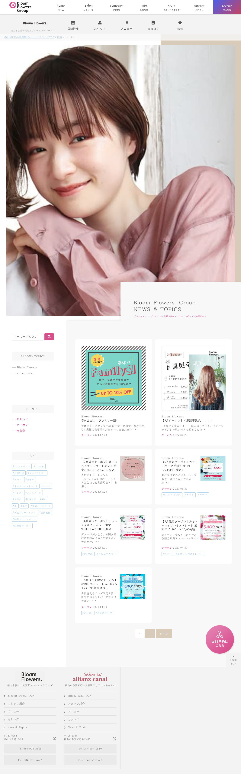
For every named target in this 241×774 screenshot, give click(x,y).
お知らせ (22, 419)
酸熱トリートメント (25, 519)
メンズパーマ (34, 493)
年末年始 (31, 499)
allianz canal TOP (79, 695)
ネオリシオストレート (26, 486)
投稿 (59, 37)
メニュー (13, 711)
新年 (44, 499)
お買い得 (19, 473)
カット (17, 479)
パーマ (46, 486)
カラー (30, 479)
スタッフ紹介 (16, 703)
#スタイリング (22, 466)
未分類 (21, 430)
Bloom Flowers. (27, 367)
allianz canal (25, 373)
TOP (29, 37)
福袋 (24, 506)
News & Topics (17, 727)
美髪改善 (45, 512)
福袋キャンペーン (41, 506)
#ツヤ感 (39, 466)
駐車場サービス (22, 526)
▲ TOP (233, 660)
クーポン (22, 424)
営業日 (17, 499)
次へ (162, 633)
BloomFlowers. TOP (21, 695)
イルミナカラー (37, 473)
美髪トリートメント (25, 512)
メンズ (17, 493)
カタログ (13, 719)
